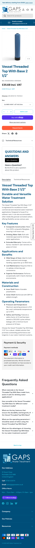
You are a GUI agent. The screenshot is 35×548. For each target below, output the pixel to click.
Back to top (17, 445)
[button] (27, 9)
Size (3, 100)
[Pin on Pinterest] (16, 133)
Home (3, 28)
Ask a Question (12, 160)
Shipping (4, 96)
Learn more (29, 2)
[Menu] (32, 9)
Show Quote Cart (33, 231)
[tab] (6, 179)
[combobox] (17, 16)
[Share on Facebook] (12, 133)
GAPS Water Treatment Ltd (13, 543)
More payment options (17, 122)
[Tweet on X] (8, 133)
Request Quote (17, 128)
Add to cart (24, 112)
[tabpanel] (17, 259)
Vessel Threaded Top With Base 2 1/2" (17, 28)
